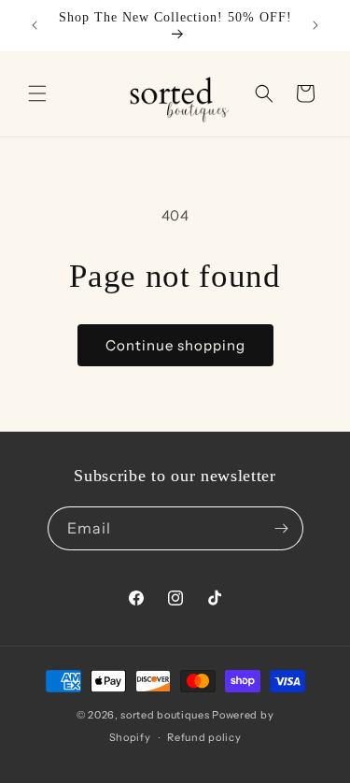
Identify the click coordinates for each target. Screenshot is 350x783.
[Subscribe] (281, 528)
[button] (37, 93)
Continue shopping (175, 345)
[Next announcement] (315, 25)
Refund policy (204, 737)
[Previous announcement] (34, 25)
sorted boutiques (164, 714)
